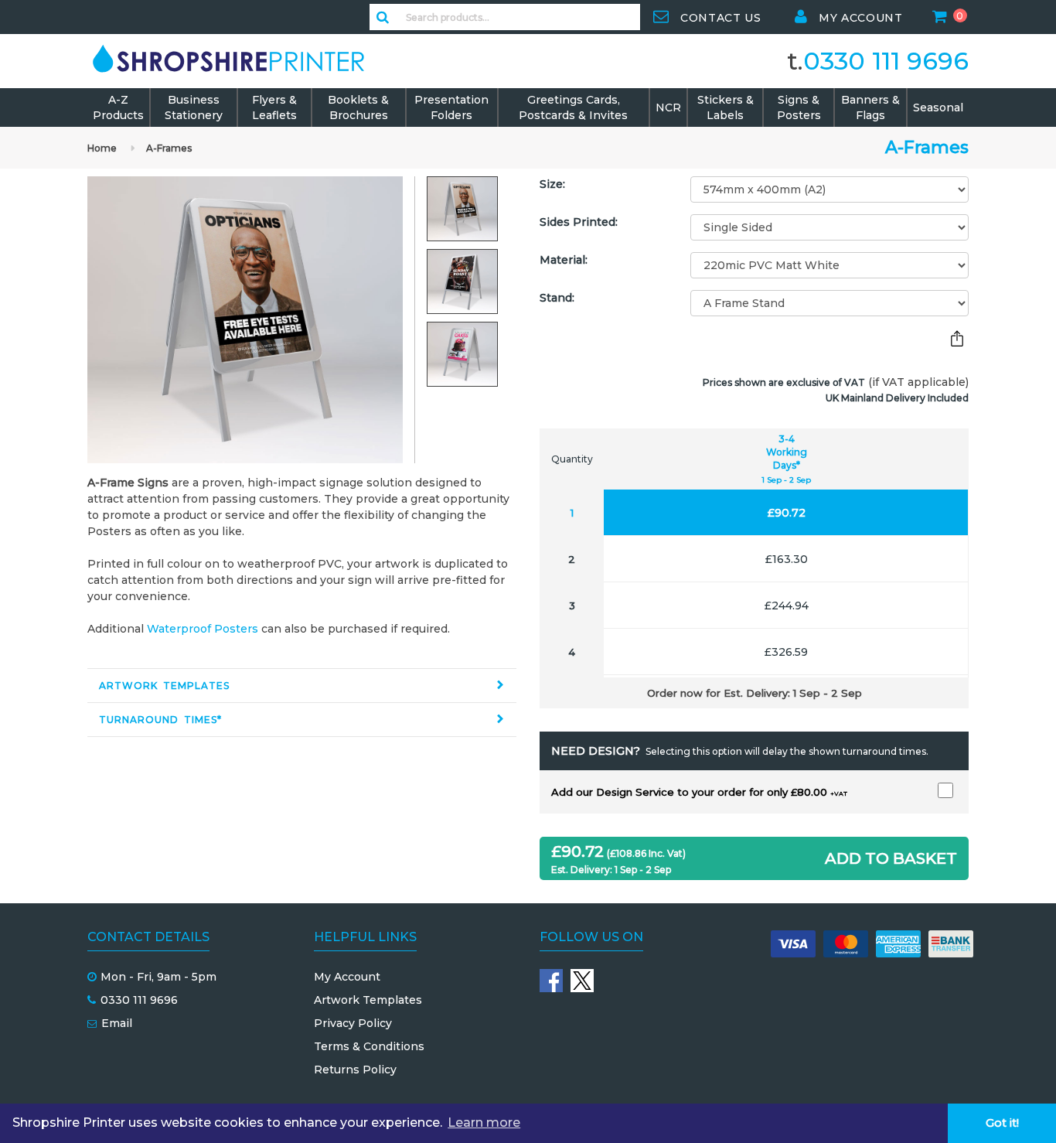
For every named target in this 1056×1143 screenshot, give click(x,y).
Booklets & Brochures (358, 107)
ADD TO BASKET (891, 858)
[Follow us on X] (582, 980)
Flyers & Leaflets (274, 107)
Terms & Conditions (369, 1046)
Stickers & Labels (725, 107)
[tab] (301, 685)
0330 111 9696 (886, 61)
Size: (552, 184)
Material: (564, 260)
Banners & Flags (870, 107)
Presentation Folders (451, 107)
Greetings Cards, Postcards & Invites (573, 107)
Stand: (557, 298)
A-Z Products (118, 107)
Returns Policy (355, 1069)
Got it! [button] (1002, 1123)
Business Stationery (194, 107)
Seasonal (938, 107)
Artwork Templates (164, 685)
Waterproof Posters (202, 629)
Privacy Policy (353, 1023)
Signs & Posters (799, 107)
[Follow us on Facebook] (551, 980)
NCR (668, 107)
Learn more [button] (484, 1122)
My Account (347, 977)
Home (102, 148)
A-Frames (169, 148)
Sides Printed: (579, 222)
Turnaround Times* (160, 719)
